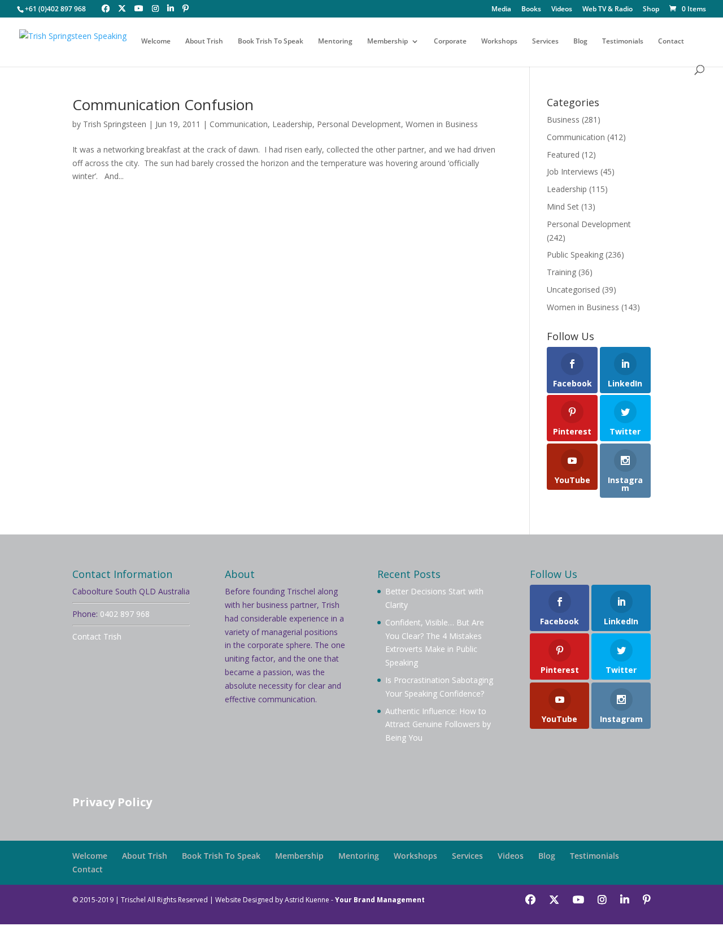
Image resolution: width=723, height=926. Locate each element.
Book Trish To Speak (270, 41)
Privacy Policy (112, 802)
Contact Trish (96, 636)
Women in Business (442, 124)
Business (563, 119)
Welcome (156, 41)
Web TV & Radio (607, 10)
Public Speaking (575, 254)
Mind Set (563, 206)
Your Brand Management (380, 900)
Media (501, 10)
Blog (580, 41)
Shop (651, 10)
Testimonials (622, 41)
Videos (561, 10)
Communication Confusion (163, 104)
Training (561, 272)
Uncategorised (573, 289)
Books (531, 10)
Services (545, 41)
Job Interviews (572, 171)
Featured (563, 154)
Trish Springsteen (114, 124)
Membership (387, 41)
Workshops (499, 41)
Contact (671, 41)
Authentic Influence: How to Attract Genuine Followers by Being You (438, 725)
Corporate (450, 41)
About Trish (204, 41)
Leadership (292, 124)
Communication (239, 124)
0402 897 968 (125, 613)
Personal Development (359, 124)
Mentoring (335, 41)
